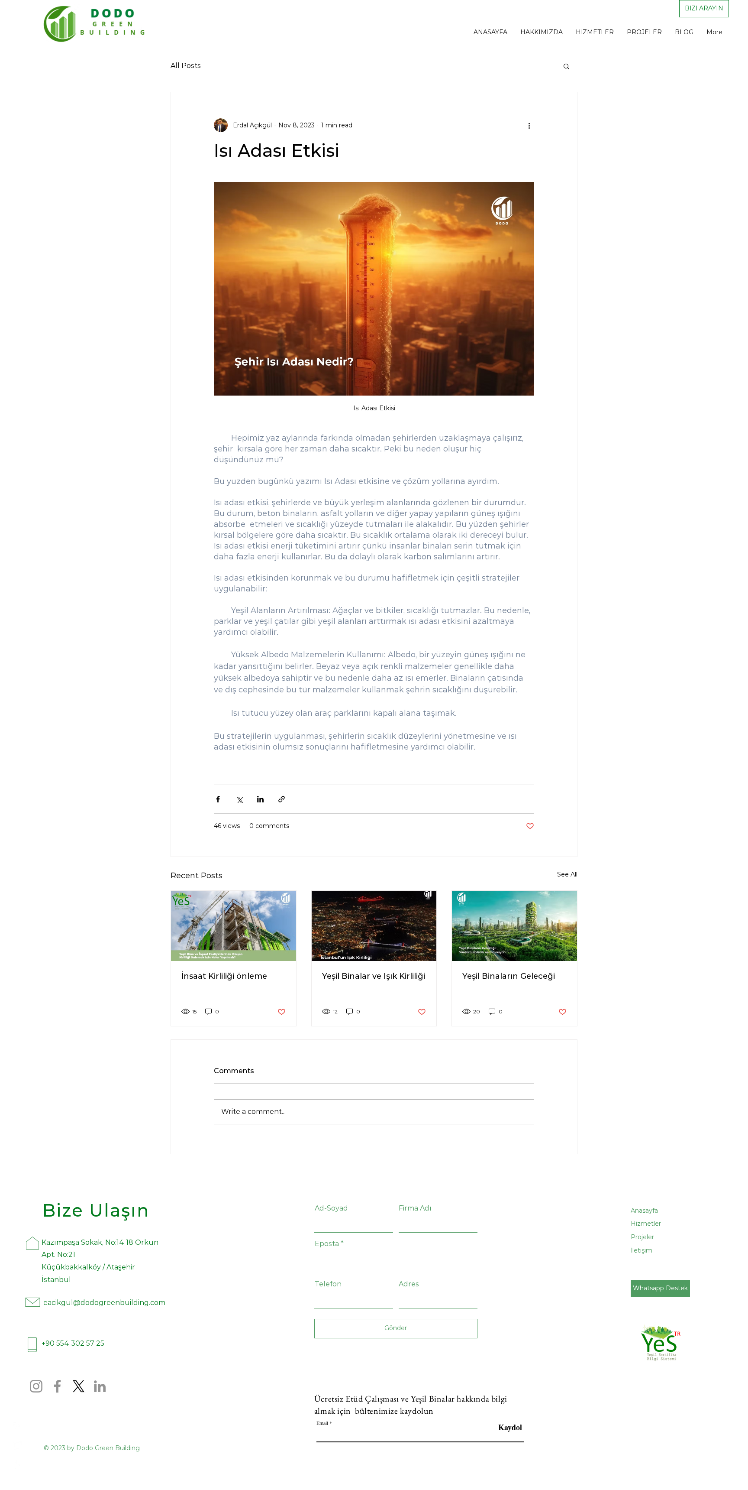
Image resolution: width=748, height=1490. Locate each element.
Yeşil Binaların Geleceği (508, 976)
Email (322, 1422)
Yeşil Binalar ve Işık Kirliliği (373, 976)
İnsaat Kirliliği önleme (224, 976)
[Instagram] (17, 1445)
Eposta (327, 1243)
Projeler (642, 1237)
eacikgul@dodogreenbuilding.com (104, 1302)
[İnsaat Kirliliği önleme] (233, 926)
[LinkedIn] (99, 1386)
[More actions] (529, 125)
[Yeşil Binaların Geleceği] (514, 926)
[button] (566, 65)
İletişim (641, 1250)
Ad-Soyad (331, 1208)
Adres (409, 1284)
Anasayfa (644, 1210)
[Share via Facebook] (218, 799)
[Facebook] (17, 1426)
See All (567, 874)
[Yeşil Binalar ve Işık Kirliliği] (374, 926)
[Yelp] (17, 1465)
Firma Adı (415, 1208)
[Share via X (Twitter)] (239, 799)
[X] (78, 1386)
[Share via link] (281, 799)
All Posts (186, 66)
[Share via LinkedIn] (260, 799)
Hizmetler (646, 1223)
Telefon (328, 1284)
